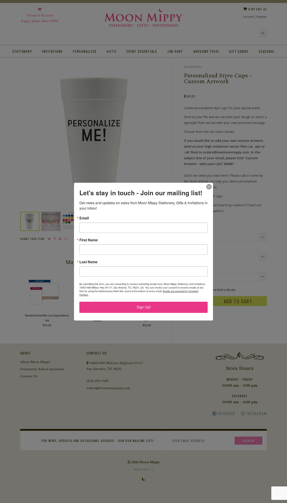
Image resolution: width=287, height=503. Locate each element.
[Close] (209, 186)
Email (84, 218)
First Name (88, 240)
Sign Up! (143, 307)
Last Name (88, 262)
